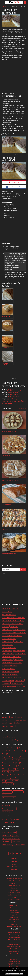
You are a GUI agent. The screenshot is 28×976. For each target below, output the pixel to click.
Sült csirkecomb (14, 951)
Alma (3, 748)
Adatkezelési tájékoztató (14, 867)
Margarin (14, 760)
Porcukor (5, 766)
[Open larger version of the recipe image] (14, 170)
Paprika (22, 763)
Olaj (17, 763)
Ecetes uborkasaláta (14, 893)
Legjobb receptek (7, 641)
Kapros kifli (14, 897)
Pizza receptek (16, 656)
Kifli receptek (17, 635)
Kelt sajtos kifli (6, 529)
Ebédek (13, 717)
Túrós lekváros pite (14, 912)
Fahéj (3, 754)
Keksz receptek (6, 632)
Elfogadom (7, 973)
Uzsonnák (5, 726)
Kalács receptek (6, 629)
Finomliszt (10, 754)
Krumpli (18, 757)
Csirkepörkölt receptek (9, 614)
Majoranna (10, 401)
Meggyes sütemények (8, 647)
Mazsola (21, 760)
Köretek (16, 720)
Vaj (2, 403)
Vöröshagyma (8, 403)
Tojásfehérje (15, 772)
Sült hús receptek (7, 677)
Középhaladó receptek (14, 396)
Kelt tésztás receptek (19, 632)
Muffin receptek (7, 650)
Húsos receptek (10, 398)
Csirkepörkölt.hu (14, 967)
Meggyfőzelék (14, 890)
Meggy (4, 763)
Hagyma (4, 401)
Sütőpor (19, 769)
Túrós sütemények (16, 683)
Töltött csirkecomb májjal (14, 946)
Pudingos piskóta (14, 905)
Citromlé (4, 751)
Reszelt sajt (12, 766)
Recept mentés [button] (14, 182)
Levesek (4, 723)
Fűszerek (15, 835)
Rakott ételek (17, 662)
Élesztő (8, 781)
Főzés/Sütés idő (6, 835)
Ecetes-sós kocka (7, 456)
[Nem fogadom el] (26, 971)
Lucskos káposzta (14, 942)
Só (25, 401)
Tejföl (3, 772)
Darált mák (17, 751)
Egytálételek (20, 617)
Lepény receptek (7, 644)
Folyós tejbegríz (14, 883)
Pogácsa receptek (7, 659)
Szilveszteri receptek (8, 668)
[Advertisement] (14, 77)
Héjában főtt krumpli (14, 881)
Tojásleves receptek (8, 680)
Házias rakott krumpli (14, 900)
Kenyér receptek (7, 635)
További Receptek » (22, 408)
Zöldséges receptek (18, 740)
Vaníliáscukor (21, 775)
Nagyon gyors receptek (9, 809)
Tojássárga (5, 775)
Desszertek (5, 717)
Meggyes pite (14, 915)
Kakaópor (11, 757)
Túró (11, 775)
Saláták (17, 723)
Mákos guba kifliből (14, 885)
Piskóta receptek (20, 653)
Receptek (9, 7)
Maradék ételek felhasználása (10, 838)
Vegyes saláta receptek (9, 686)
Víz (3, 778)
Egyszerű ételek (6, 792)
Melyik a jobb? (6, 841)
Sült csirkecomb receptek (9, 674)
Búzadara (14, 748)
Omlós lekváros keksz (9, 431)
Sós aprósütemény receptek (10, 671)
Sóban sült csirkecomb (9, 554)
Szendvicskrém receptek (14, 391)
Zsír (3, 781)
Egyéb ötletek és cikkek (9, 832)
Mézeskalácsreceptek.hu (14, 963)
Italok (10, 720)
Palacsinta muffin (14, 924)
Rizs (19, 766)
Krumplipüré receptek (8, 638)
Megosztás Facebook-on (15, 187)
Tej (23, 769)
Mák (9, 763)
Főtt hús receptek (18, 620)
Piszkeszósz (14, 888)
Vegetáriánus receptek (8, 737)
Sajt (11, 769)
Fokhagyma (21, 400)
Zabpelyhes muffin (14, 919)
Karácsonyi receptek (19, 629)
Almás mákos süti (14, 922)
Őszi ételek (13, 823)
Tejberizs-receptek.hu (14, 965)
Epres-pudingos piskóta (14, 926)
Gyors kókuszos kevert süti (10, 480)
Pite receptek (6, 656)
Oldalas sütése (14, 949)
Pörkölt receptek (7, 662)
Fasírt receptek (6, 620)
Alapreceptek (6, 608)
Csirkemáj (14, 400)
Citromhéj (21, 748)
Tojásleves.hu (14, 959)
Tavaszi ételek (15, 820)
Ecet (23, 751)
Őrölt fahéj (15, 781)
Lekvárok (23, 720)
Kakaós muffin (14, 917)
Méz (13, 763)
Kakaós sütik (13, 626)
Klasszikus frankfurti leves (14, 895)
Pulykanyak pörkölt (14, 937)
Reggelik (9, 392)
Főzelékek (19, 623)
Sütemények (17, 677)
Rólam (14, 864)
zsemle (9, 35)
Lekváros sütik (18, 641)
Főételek (4, 720)
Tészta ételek (6, 683)
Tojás (8, 772)
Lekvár (4, 760)
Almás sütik (15, 608)
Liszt (9, 760)
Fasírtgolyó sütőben (14, 939)
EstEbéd (4, 7)
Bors (9, 400)
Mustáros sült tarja (14, 935)
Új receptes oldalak (19, 844)
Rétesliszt (5, 769)
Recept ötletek (16, 841)
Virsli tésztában (14, 953)
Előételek (19, 717)
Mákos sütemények (19, 650)
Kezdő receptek (6, 795)
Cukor (11, 751)
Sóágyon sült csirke (14, 944)
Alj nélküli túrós (14, 910)
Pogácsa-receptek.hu (14, 961)
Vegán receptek (6, 740)
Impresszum (14, 869)
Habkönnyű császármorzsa (14, 878)
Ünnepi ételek (21, 686)
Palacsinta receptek (8, 653)
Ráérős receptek (7, 812)
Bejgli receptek (6, 611)
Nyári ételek (5, 820)
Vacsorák (15, 392)
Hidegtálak (5, 626)
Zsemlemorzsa (19, 778)
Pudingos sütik (18, 659)
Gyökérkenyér (6, 505)
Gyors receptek (14, 394)
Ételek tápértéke (7, 844)
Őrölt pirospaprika (19, 401)
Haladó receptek (18, 792)
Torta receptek (19, 680)
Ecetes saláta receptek (8, 617)
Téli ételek (5, 823)
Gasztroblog (14, 861)
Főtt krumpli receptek (8, 623)
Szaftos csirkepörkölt (14, 932)
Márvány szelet (14, 908)
